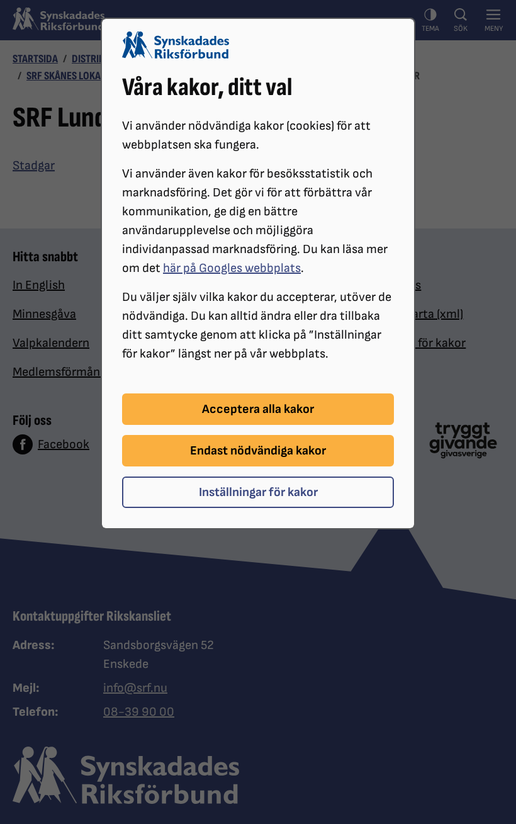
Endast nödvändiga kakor (258, 450)
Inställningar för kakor (258, 492)
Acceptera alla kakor (258, 409)
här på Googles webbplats (232, 268)
